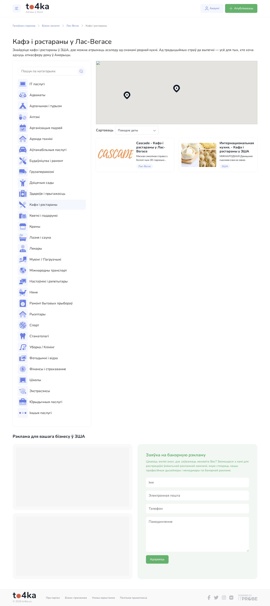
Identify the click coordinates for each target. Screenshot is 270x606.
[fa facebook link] (209, 597)
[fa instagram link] (224, 597)
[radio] (52, 84)
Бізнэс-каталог (51, 25)
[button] (176, 89)
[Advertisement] (72, 477)
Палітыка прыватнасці (133, 597)
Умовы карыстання (103, 597)
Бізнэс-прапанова (76, 597)
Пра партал (53, 597)
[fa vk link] (231, 597)
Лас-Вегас (72, 25)
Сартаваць (104, 130)
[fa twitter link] (216, 597)
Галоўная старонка (24, 25)
